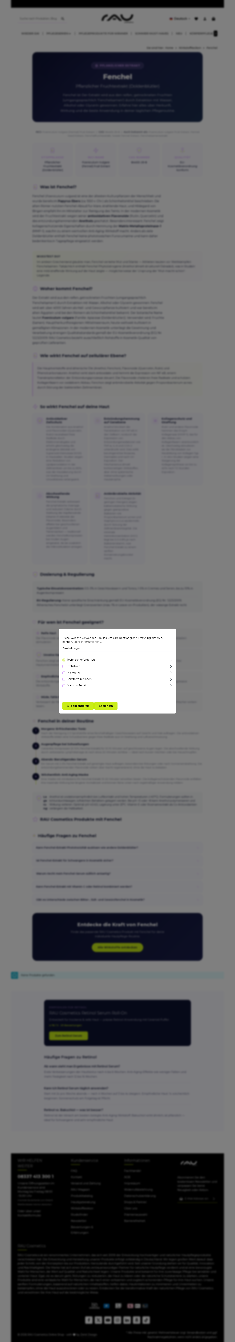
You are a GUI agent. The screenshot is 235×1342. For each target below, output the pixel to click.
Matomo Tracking (78, 685)
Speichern (106, 705)
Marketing (73, 672)
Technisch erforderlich (81, 659)
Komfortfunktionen (79, 678)
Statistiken (73, 666)
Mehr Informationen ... (87, 641)
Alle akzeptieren (78, 705)
